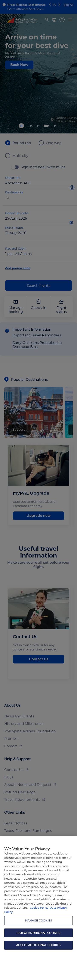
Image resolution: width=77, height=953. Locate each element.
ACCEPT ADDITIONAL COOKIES (38, 945)
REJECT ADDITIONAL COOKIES (38, 932)
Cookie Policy (39, 907)
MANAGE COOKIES (38, 920)
